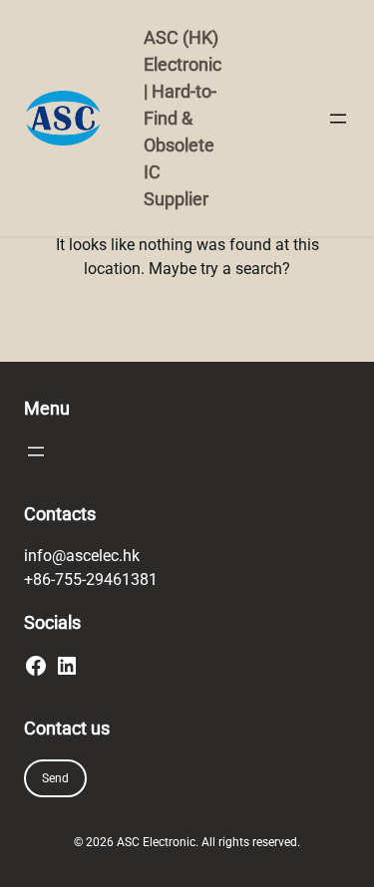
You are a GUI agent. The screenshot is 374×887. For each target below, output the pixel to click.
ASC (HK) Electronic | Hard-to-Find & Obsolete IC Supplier (182, 118)
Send (55, 778)
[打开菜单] (338, 119)
